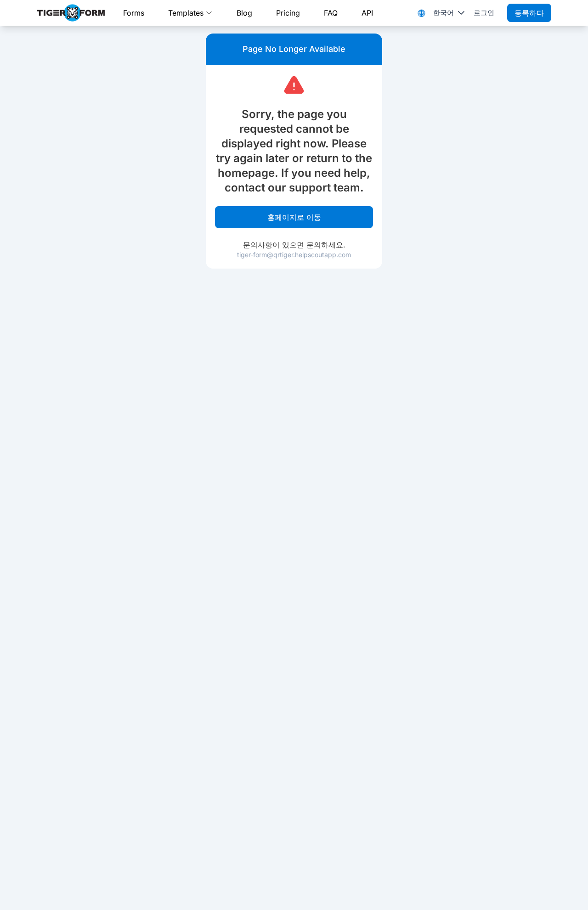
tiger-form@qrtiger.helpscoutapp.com (294, 254)
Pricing (288, 12)
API (367, 12)
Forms (133, 12)
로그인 (484, 12)
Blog (244, 12)
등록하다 (529, 12)
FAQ (331, 12)
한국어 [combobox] (443, 12)
